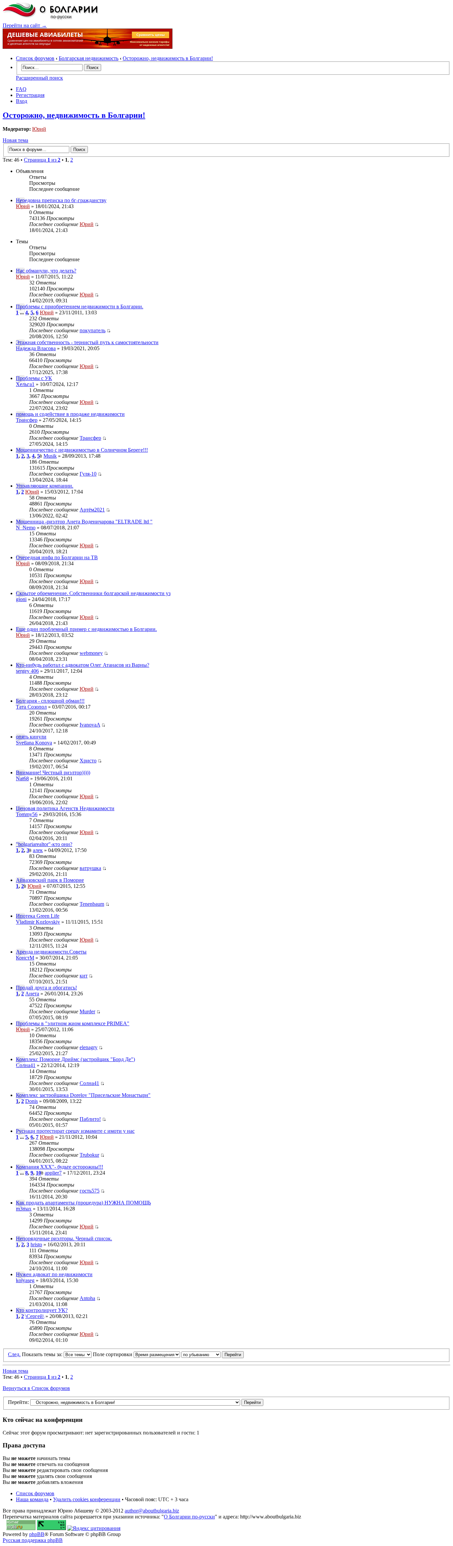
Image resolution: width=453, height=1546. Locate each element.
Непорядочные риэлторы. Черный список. (64, 1238)
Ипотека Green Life (37, 916)
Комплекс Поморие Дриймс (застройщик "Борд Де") (75, 1059)
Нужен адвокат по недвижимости (54, 1274)
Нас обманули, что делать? (46, 270)
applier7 (53, 1173)
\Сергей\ (34, 1316)
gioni (21, 599)
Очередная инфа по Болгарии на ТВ (57, 557)
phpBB (36, 1534)
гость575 (89, 1191)
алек (38, 850)
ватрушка (90, 868)
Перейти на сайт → (25, 25)
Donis (31, 1101)
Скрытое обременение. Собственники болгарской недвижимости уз (93, 593)
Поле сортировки (113, 1354)
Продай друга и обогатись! (46, 987)
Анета (32, 993)
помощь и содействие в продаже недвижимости (70, 414)
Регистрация (30, 95)
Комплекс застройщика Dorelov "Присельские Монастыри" (83, 1095)
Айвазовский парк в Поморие (50, 880)
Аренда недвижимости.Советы (51, 952)
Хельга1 (25, 384)
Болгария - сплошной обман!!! (50, 701)
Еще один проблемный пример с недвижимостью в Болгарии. (86, 629)
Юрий (39, 129)
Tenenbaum (92, 904)
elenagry (88, 1047)
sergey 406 (27, 671)
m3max (24, 1208)
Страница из (42, 160)
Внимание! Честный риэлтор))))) (53, 772)
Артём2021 (92, 509)
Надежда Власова (36, 348)
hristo (36, 1244)
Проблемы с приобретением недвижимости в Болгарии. (79, 306)
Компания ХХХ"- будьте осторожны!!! (59, 1167)
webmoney (91, 653)
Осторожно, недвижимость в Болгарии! (168, 58)
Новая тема (15, 140)
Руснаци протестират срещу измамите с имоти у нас (75, 1131)
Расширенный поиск (39, 78)
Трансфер (26, 420)
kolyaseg (25, 1280)
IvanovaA (90, 725)
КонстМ (25, 958)
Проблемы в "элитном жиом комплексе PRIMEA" (72, 1023)
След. (14, 1354)
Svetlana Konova (34, 742)
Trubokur (89, 1155)
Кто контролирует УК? (42, 1310)
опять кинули (31, 736)
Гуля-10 (88, 474)
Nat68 (22, 778)
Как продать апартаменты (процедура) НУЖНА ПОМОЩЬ (83, 1202)
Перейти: (18, 1402)
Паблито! (90, 1119)
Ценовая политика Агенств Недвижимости (65, 808)
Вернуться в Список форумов (36, 1388)
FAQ (21, 89)
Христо (88, 760)
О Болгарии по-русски (189, 1516)
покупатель (92, 330)
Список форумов (35, 58)
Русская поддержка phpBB (33, 1540)
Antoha (87, 1298)
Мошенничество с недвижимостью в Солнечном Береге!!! (82, 450)
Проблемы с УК (34, 378)
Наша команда (32, 1499)
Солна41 (25, 1065)
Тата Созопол (31, 707)
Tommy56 (26, 814)
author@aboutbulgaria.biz (152, 1510)
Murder (87, 1011)
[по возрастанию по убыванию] (212, 1354)
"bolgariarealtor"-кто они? (44, 844)
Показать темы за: (43, 1354)
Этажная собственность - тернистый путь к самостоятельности (87, 342)
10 (38, 1173)
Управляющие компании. (44, 486)
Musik (50, 456)
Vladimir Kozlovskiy (38, 922)
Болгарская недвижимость (88, 58)
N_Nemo (25, 527)
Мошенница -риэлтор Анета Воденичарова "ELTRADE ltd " (84, 521)
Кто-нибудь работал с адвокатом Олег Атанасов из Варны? (82, 665)
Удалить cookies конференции (86, 1499)
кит (84, 975)
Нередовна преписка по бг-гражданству (61, 200)
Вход (21, 101)
